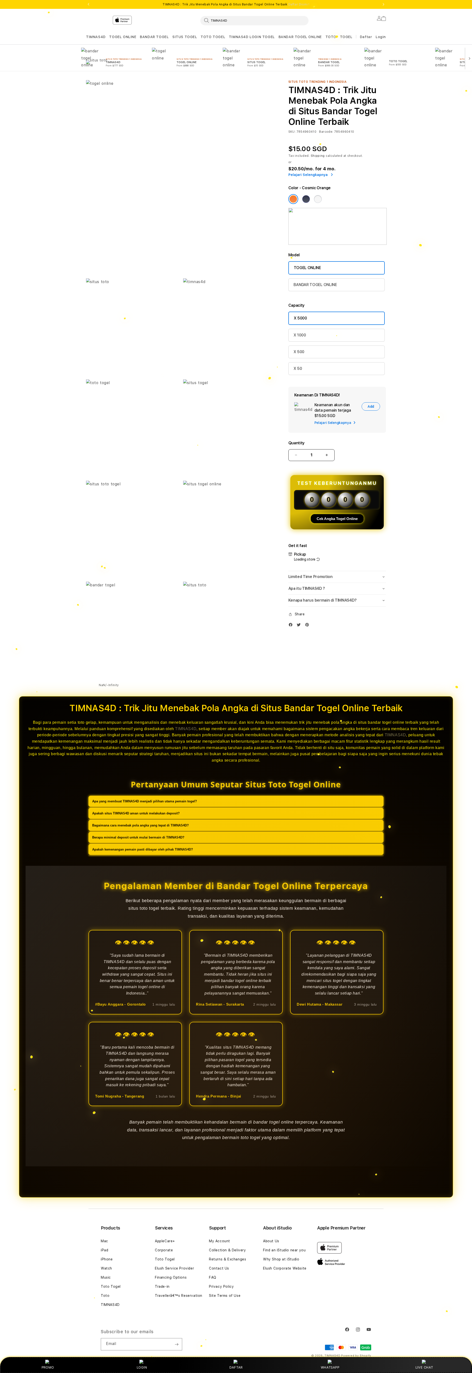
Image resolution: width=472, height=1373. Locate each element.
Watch (106, 1268)
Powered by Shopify (356, 1355)
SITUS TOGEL (184, 37)
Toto (105, 1296)
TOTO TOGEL (213, 37)
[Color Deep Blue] (306, 199)
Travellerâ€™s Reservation (178, 1296)
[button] (96, 37)
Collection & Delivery (227, 1250)
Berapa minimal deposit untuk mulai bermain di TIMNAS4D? (138, 837)
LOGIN (142, 1367)
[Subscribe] (176, 1344)
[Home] (172, 40)
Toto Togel (111, 1286)
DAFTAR (236, 1367)
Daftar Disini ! (299, 4)
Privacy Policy (221, 1286)
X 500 (299, 351)
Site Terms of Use (224, 1296)
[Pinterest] (308, 625)
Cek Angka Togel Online (337, 519)
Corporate (164, 1250)
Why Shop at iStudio (281, 1259)
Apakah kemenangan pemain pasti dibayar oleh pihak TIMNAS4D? (142, 849)
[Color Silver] (318, 199)
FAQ (212, 1277)
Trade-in (162, 1286)
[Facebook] (291, 625)
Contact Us (219, 1268)
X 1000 (300, 335)
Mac (104, 1241)
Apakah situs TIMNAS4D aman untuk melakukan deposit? (136, 813)
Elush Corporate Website (285, 1268)
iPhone (107, 1259)
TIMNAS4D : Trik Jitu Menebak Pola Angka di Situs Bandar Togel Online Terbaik (235, 4)
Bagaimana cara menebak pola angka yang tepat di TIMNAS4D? (140, 825)
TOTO (330, 37)
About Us (271, 1241)
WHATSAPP (330, 1367)
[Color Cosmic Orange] (293, 199)
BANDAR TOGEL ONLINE (300, 37)
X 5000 (300, 318)
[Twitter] (299, 625)
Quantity (296, 443)
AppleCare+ (165, 1241)
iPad (104, 1250)
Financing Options (171, 1277)
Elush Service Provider (174, 1268)
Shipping (318, 156)
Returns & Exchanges (227, 1259)
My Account (219, 1241)
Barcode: (326, 131)
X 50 (298, 368)
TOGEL (346, 37)
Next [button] (383, 4)
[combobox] (254, 20)
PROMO (48, 1367)
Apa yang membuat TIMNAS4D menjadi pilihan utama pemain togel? (144, 801)
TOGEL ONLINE (122, 37)
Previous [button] (88, 4)
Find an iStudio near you (284, 1250)
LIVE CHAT (424, 1367)
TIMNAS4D (96, 37)
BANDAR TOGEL (154, 37)
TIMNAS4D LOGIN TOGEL (252, 37)
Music (106, 1277)
